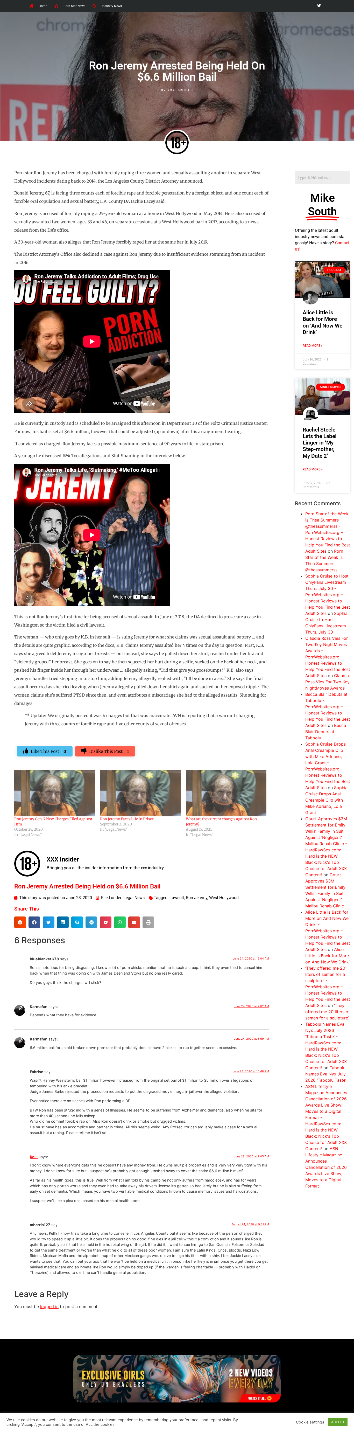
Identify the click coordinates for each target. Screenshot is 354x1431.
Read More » (313, 346)
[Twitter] (319, 6)
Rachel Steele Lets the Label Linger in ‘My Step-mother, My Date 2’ (319, 443)
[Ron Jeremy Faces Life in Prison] (140, 793)
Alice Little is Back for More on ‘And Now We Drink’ (322, 322)
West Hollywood (224, 897)
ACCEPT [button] (337, 1422)
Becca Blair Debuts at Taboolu (325, 731)
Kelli (34, 1157)
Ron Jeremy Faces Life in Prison (127, 819)
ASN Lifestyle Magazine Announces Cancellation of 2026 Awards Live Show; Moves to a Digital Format (326, 1167)
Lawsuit (176, 897)
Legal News (134, 897)
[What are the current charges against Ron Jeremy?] (226, 793)
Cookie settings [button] (310, 1422)
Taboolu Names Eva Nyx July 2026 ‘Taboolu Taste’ (325, 1074)
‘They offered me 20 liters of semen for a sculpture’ (327, 1011)
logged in (49, 1306)
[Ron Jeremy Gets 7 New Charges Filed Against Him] (54, 793)
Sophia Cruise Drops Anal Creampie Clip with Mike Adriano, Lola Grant (326, 800)
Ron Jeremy (196, 897)
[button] (20, 922)
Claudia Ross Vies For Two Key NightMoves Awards (327, 682)
